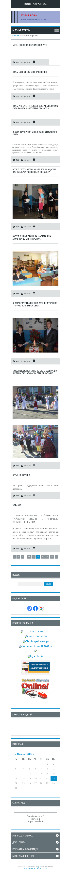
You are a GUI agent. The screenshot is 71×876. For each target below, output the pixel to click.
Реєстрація (37, 4)
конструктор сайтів (32, 868)
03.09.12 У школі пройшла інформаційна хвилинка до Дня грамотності (32, 237)
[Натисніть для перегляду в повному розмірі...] (35, 220)
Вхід (45, 4)
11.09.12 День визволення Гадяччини (30, 72)
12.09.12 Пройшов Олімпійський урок (30, 45)
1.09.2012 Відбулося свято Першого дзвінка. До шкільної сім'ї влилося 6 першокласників (35, 372)
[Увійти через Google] (41, 608)
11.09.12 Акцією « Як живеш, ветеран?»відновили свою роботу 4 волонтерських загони (35, 107)
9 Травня (17, 505)
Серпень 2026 (24, 754)
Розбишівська (29, 15)
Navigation (21, 30)
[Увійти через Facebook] (35, 608)
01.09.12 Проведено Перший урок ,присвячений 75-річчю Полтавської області (35, 304)
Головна (27, 4)
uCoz (45, 868)
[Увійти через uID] (29, 608)
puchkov (27, 62)
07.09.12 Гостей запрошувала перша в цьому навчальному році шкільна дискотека (34, 170)
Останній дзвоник (21, 475)
